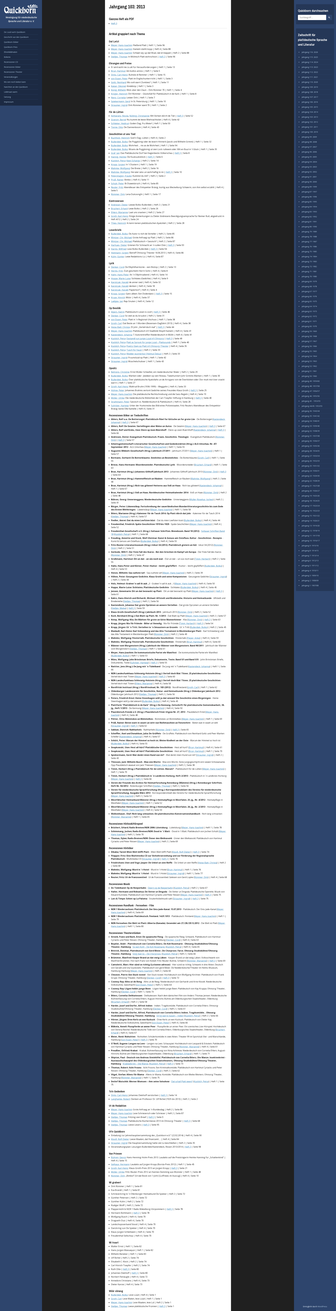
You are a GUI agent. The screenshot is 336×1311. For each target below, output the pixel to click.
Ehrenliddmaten (10, 52)
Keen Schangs (133, 160)
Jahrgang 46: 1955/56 (311, 396)
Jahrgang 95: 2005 (309, 157)
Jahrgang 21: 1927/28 (311, 486)
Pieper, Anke (193, 638)
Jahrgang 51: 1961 (309, 371)
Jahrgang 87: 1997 (309, 191)
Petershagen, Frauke (121, 175)
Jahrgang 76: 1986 (309, 246)
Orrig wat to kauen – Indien (170, 1015)
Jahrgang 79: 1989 (309, 231)
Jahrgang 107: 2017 (310, 97)
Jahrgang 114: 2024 (310, 62)
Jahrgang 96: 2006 (309, 152)
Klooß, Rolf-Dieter (181, 851)
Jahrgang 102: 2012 (310, 122)
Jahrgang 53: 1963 (309, 361)
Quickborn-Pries (10, 47)
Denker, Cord (117, 267)
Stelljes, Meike (119, 608)
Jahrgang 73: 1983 (309, 261)
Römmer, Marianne (121, 816)
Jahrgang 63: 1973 (309, 311)
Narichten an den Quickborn (16, 87)
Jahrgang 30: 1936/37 (311, 441)
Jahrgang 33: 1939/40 (311, 426)
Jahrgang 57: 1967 (309, 341)
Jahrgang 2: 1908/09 (310, 580)
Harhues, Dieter (119, 245)
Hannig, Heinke (118, 156)
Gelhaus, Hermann (120, 1164)
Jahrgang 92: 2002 (309, 172)
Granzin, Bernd (118, 119)
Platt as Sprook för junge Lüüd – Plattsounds (148, 342)
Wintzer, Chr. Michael (121, 237)
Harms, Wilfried (118, 249)
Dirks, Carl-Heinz (119, 74)
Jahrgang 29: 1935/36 (311, 446)
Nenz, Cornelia (118, 97)
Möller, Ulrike (117, 398)
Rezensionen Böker (12, 67)
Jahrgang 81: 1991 (309, 221)
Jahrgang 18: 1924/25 (311, 500)
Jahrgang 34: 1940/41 (311, 421)
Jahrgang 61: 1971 (309, 321)
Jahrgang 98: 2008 (309, 142)
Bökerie (7, 57)
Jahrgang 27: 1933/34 (311, 456)
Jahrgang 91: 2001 (309, 176)
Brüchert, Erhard (119, 208)
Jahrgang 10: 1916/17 (311, 540)
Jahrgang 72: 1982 (309, 266)
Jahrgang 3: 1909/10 (310, 575)
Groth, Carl (116, 323)
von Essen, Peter (119, 78)
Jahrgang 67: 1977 (309, 291)
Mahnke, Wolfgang (120, 168)
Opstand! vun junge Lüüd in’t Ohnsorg (145, 338)
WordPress (322, 1306)
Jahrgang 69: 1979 (309, 281)
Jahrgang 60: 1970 (309, 326)
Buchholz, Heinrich (120, 137)
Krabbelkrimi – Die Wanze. (136, 1063)
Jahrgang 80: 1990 (309, 226)
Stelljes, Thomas (119, 56)
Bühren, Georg (118, 1157)
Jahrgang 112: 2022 (310, 72)
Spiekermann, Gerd (120, 101)
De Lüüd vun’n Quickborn (14, 32)
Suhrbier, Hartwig (120, 405)
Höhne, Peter (117, 390)
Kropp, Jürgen (118, 164)
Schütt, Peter (117, 183)
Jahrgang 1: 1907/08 (310, 585)
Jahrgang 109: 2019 (310, 87)
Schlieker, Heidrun (120, 123)
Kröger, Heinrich (119, 93)
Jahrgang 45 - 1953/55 (311, 401)
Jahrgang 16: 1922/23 (311, 510)
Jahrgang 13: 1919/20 (311, 525)
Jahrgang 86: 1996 (309, 196)
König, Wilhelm (118, 90)
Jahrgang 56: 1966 (309, 346)
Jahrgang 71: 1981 (309, 271)
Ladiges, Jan (117, 301)
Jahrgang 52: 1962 (309, 366)
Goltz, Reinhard (118, 82)
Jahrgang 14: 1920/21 (311, 520)
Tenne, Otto (117, 127)
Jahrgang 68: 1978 (309, 286)
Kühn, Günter (117, 256)
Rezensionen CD (11, 62)
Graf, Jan (115, 153)
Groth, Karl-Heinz (119, 216)
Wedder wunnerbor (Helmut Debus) (144, 353)
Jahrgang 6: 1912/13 (310, 560)
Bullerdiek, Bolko (119, 141)
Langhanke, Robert (120, 1099)
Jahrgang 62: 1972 (309, 316)
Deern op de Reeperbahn (160, 887)
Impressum (9, 102)
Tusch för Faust (134, 350)
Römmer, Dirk (118, 194)
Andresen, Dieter (119, 204)
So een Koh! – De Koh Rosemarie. (149, 946)
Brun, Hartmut (118, 71)
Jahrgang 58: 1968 (309, 336)
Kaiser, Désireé (118, 86)
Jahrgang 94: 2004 (309, 162)
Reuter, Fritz (117, 187)
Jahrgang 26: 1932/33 (311, 461)
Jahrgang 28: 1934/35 (311, 451)
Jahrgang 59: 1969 (309, 331)
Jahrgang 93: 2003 (309, 167)
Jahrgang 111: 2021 (310, 77)
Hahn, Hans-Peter (120, 274)
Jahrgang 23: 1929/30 (311, 476)
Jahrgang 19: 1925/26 (311, 495)
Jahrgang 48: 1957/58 (311, 386)
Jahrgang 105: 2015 (310, 107)
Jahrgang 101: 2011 (310, 127)
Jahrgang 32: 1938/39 (311, 431)
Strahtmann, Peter (120, 401)
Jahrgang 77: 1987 (309, 241)
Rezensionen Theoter (13, 72)
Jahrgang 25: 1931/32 (311, 466)
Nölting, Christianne (139, 115)
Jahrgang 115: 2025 (310, 57)
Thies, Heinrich (118, 223)
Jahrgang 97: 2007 (309, 147)
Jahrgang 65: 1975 (309, 301)
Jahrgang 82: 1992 (309, 216)
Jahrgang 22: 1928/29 (311, 481)
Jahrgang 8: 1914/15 (310, 550)
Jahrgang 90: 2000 (309, 181)
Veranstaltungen (11, 77)
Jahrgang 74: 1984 (309, 256)
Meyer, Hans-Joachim (121, 45)
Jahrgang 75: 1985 (309, 251)
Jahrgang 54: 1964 (309, 356)
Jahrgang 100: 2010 (310, 132)
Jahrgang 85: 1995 (309, 201)
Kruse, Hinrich (118, 297)
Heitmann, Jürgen (119, 252)
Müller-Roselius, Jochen (201, 499)
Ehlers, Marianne (119, 212)
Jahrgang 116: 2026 (310, 52)
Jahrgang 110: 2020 (310, 82)
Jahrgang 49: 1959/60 (311, 381)
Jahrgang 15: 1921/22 (311, 515)
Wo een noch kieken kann (15, 82)
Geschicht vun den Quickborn (16, 37)
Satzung (7, 97)
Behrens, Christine (120, 372)
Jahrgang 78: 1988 (309, 236)
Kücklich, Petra (118, 160)
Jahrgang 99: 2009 (309, 137)
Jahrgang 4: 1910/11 (310, 570)
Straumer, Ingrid (119, 105)
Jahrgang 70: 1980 (309, 276)
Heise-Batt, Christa (120, 327)
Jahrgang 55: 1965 (309, 351)
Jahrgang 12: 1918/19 (311, 530)
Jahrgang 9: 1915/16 (310, 545)
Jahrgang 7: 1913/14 (310, 555)
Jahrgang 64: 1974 (309, 306)
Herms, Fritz (117, 270)
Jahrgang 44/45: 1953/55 (312, 406)
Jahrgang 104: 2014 (310, 112)
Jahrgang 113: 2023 (310, 67)
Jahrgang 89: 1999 (309, 186)
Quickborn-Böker (11, 42)
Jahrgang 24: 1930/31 (311, 471)
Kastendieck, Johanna (121, 334)
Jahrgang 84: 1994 (309, 206)
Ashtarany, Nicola (119, 115)
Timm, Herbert (202, 558)
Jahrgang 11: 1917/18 (311, 535)
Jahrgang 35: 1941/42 (311, 416)
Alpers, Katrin (117, 311)
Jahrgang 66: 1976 (309, 296)
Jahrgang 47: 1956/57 (311, 391)
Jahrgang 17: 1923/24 (311, 505)
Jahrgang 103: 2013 (310, 117)
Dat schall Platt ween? (182, 1081)
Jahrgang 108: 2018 (310, 92)
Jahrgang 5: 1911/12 (310, 565)
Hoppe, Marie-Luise (121, 278)
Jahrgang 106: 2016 (310, 102)
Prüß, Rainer (117, 179)
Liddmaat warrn (10, 92)
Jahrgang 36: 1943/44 (311, 411)
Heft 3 (114, 23)
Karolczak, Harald (119, 282)
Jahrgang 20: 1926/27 (311, 491)
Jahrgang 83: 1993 (309, 211)
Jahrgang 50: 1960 (309, 376)
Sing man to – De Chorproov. (147, 953)
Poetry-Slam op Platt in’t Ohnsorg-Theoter (147, 346)
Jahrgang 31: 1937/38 (311, 436)
